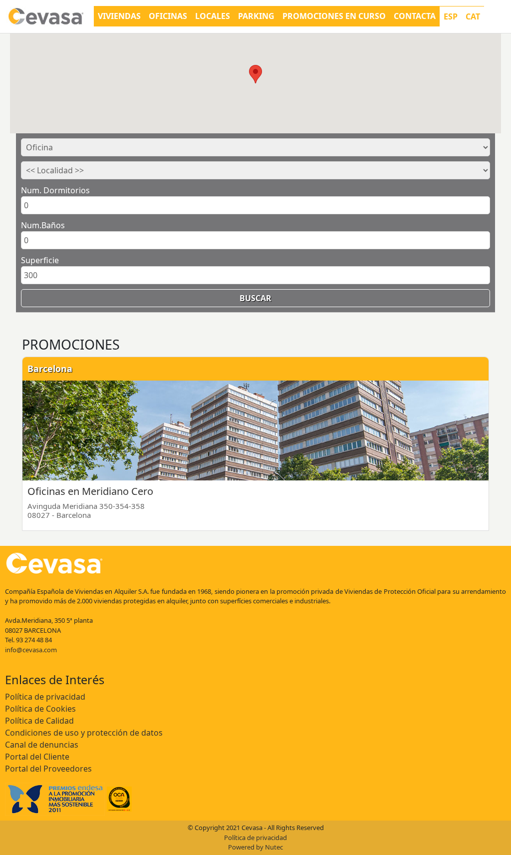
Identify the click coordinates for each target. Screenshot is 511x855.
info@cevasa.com (31, 649)
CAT (473, 16)
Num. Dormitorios (55, 190)
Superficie (40, 260)
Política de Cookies (40, 708)
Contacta (415, 15)
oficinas (168, 15)
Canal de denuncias (41, 744)
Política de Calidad (39, 720)
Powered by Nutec (255, 847)
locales (212, 15)
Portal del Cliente (37, 756)
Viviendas (119, 15)
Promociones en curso (334, 15)
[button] (255, 74)
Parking (256, 15)
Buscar (255, 298)
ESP (451, 16)
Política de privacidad (45, 696)
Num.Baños (43, 225)
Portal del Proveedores (48, 768)
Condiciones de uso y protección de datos (84, 732)
